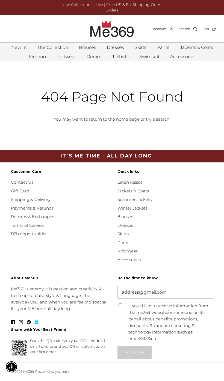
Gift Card (20, 191)
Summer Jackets (134, 199)
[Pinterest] (29, 322)
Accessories (183, 56)
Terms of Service (27, 225)
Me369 (28, 372)
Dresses (115, 47)
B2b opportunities (29, 233)
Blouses (87, 47)
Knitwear (66, 56)
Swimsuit (149, 56)
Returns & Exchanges (32, 216)
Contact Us (22, 182)
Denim (94, 56)
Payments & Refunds (32, 208)
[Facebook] (13, 322)
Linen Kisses (129, 182)
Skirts (140, 47)
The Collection (52, 47)
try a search (157, 119)
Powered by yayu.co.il (52, 372)
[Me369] (112, 28)
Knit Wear (127, 251)
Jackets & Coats (196, 47)
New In (19, 47)
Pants (163, 47)
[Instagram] (21, 322)
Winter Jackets (132, 208)
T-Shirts (120, 56)
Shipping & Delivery (31, 199)
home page (128, 119)
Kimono (37, 56)
